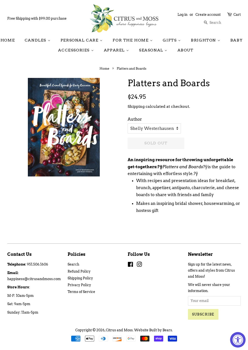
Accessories (74, 50)
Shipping (136, 106)
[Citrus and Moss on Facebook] (130, 265)
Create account (208, 15)
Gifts (170, 40)
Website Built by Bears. (153, 330)
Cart (237, 15)
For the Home (131, 40)
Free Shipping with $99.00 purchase (37, 18)
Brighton (204, 40)
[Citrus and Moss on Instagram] (139, 265)
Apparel (115, 50)
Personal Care (80, 40)
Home (7, 40)
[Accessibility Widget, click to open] (238, 340)
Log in (182, 15)
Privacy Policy (79, 285)
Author (135, 119)
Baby (236, 40)
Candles (36, 40)
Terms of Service (81, 292)
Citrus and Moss (119, 330)
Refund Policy (79, 271)
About (186, 50)
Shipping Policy (80, 278)
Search (73, 264)
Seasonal (151, 50)
